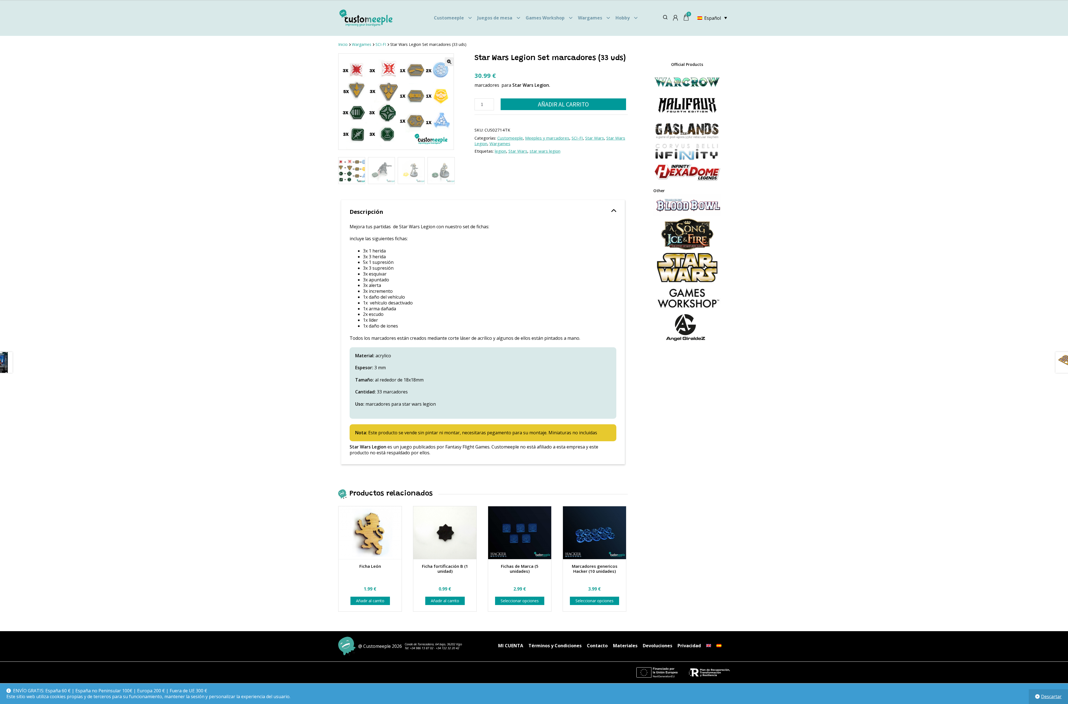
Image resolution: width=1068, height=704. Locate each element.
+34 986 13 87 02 (421, 648)
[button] (449, 61)
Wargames (590, 18)
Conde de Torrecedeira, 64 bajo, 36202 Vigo (433, 644)
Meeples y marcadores (547, 138)
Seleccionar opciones (520, 600)
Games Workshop (545, 18)
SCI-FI (380, 44)
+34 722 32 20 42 (447, 648)
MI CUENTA (510, 646)
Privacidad (689, 646)
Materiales (625, 646)
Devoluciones (657, 646)
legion (500, 151)
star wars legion (545, 151)
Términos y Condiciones (555, 646)
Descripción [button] (366, 211)
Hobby (622, 18)
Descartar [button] (1051, 696)
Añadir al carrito (563, 104)
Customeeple (449, 18)
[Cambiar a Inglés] (708, 645)
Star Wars (594, 138)
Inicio (343, 44)
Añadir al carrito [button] (370, 600)
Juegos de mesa (494, 18)
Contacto (597, 646)
